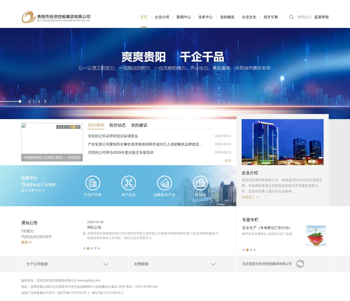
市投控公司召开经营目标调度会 (113, 136)
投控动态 (117, 125)
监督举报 (321, 17)
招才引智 (271, 17)
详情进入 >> (251, 197)
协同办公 (304, 17)
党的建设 (227, 17)
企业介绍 (162, 17)
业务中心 (205, 17)
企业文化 (249, 17)
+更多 (227, 160)
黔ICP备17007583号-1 (74, 293)
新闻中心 (184, 17)
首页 (143, 17)
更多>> (26, 242)
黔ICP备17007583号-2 (107, 293)
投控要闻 (96, 125)
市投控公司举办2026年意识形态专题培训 (120, 152)
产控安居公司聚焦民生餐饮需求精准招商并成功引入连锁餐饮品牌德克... (145, 144)
